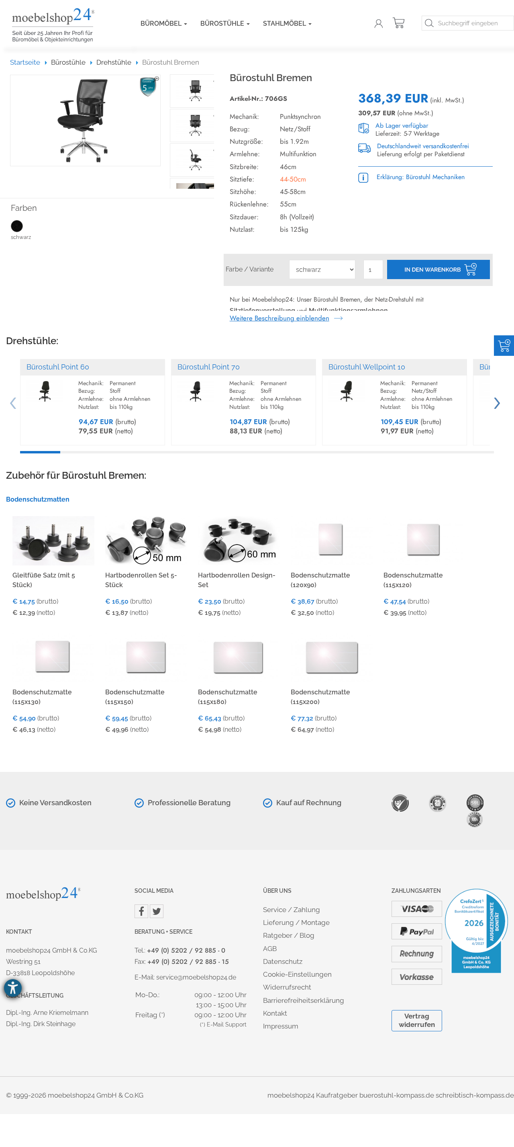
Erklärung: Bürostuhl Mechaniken (420, 177)
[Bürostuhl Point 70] (195, 388)
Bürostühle (223, 23)
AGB (270, 949)
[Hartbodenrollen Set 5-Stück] (146, 540)
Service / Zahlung (291, 910)
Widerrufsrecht (287, 987)
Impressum (280, 1026)
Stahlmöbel (285, 23)
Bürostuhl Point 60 (58, 367)
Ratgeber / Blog (288, 935)
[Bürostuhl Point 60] (45, 388)
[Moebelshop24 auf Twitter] (156, 911)
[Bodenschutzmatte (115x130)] (53, 657)
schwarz (21, 237)
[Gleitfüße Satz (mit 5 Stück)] (53, 540)
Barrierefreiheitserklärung (303, 1000)
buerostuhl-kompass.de (396, 1095)
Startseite (28, 62)
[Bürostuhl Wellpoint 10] (346, 388)
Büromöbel (162, 23)
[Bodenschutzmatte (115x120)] (424, 540)
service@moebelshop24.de (196, 977)
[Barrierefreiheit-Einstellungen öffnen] (13, 988)
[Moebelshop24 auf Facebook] (141, 911)
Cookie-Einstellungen (297, 974)
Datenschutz (282, 961)
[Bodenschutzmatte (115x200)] (332, 657)
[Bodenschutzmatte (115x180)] (239, 657)
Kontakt (275, 1013)
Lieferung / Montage (296, 922)
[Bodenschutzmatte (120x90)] (332, 540)
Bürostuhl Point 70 (208, 367)
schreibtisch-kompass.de (475, 1095)
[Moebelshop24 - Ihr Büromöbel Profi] (64, 25)
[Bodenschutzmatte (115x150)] (146, 657)
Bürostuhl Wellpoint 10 (366, 367)
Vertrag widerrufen (417, 1020)
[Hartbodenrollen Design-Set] (239, 540)
